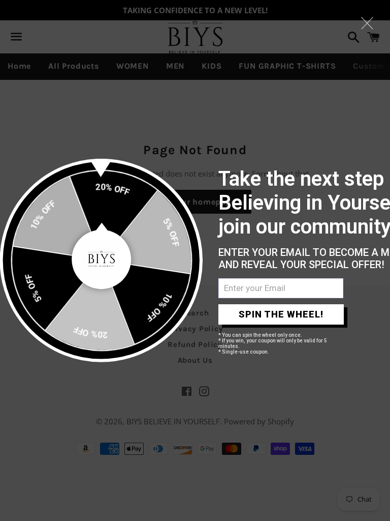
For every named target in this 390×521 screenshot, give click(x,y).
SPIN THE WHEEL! (281, 314)
